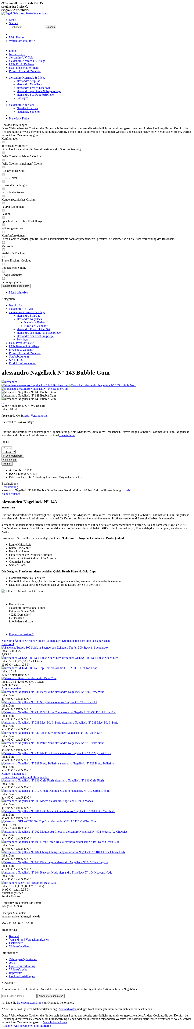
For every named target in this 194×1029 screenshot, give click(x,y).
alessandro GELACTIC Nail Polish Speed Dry (90, 657)
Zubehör (8, 640)
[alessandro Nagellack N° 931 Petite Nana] (28, 743)
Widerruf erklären (19, 946)
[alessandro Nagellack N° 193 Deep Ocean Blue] (32, 841)
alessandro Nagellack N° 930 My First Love (84, 753)
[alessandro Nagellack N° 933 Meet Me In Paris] (32, 722)
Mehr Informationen (55, 1022)
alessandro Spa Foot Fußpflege (35, 94)
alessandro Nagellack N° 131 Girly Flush (79, 780)
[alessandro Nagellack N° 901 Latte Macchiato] (31, 811)
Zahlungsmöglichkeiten (23, 959)
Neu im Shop (17, 305)
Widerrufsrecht (18, 969)
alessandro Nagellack (29, 84)
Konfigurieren (42, 1025)
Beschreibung (10, 487)
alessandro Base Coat (43, 678)
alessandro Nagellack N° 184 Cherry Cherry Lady (95, 852)
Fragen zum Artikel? (21, 634)
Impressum (15, 972)
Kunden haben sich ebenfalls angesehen (86, 640)
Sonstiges (22, 98)
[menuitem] (100, 20)
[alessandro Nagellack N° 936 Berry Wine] (28, 691)
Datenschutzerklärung (22, 966)
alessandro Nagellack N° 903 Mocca (71, 801)
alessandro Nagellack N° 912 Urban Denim (83, 790)
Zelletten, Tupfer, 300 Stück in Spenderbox (82, 647)
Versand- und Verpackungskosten (29, 939)
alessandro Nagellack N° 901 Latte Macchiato (87, 811)
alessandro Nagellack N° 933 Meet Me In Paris (90, 722)
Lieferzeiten (16, 943)
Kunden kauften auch (48, 640)
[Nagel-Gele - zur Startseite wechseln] (25, 13)
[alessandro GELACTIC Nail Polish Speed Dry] (32, 657)
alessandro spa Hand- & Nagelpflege (39, 91)
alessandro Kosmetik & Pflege (27, 312)
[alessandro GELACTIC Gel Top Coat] (26, 668)
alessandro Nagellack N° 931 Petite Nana (79, 743)
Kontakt (14, 936)
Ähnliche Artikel (25, 640)
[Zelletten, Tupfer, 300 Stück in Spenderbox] (29, 647)
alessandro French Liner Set (33, 87)
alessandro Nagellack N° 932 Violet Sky (78, 732)
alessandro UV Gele (21, 308)
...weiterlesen (67, 435)
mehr (127, 490)
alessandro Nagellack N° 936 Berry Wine (79, 691)
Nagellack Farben (27, 108)
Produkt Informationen (22, 363)
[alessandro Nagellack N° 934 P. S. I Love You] (31, 712)
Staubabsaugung (19, 356)
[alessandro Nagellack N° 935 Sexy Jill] (26, 702)
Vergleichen (9, 459)
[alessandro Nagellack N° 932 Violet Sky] (28, 732)
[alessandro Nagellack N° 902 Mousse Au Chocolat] (34, 831)
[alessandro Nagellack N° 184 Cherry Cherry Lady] (33, 852)
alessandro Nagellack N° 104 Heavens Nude (85, 872)
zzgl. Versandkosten (36, 415)
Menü (12, 19)
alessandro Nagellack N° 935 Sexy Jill (74, 702)
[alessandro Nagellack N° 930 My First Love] (30, 753)
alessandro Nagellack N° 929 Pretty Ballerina (86, 763)
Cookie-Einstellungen (22, 976)
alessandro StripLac (28, 81)
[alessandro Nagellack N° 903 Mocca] (25, 801)
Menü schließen (18, 292)
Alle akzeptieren (24, 1025)
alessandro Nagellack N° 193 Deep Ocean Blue (90, 841)
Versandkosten (68, 1009)
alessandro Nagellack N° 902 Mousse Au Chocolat (96, 831)
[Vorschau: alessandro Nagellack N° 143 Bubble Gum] (35, 385)
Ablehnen (8, 1025)
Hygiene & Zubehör (21, 349)
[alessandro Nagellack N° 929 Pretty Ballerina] (30, 763)
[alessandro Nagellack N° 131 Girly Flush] (28, 780)
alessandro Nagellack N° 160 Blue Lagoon (82, 862)
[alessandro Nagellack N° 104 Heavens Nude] (30, 872)
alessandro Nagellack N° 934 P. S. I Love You (88, 712)
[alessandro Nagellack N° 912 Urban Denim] (29, 790)
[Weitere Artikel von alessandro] (9, 381)
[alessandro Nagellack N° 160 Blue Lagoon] (29, 862)
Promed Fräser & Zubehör (25, 353)
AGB (12, 962)
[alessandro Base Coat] (16, 678)
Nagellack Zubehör (28, 111)
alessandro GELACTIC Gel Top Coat (74, 668)
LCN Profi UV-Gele (21, 342)
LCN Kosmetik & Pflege (24, 346)
